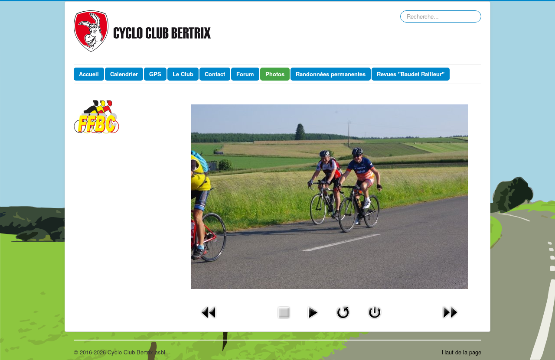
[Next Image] (450, 311)
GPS (155, 74)
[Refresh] (343, 311)
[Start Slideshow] (312, 311)
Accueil (89, 74)
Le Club (183, 74)
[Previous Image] (209, 311)
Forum (245, 74)
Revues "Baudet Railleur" (410, 74)
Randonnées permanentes (331, 74)
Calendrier (124, 74)
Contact (215, 74)
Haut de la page (461, 352)
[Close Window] (374, 311)
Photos (274, 74)
